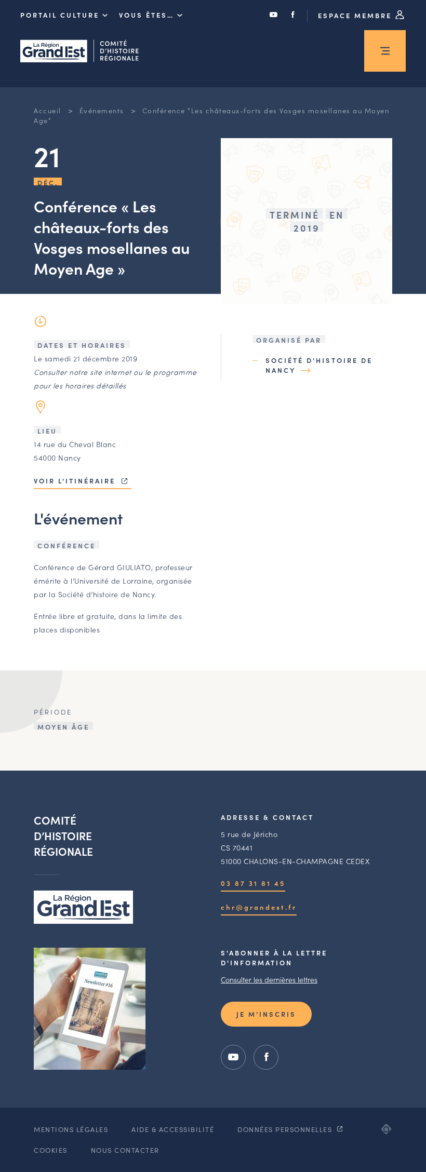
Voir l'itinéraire (76, 481)
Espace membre (356, 15)
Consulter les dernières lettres (269, 979)
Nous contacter (125, 1150)
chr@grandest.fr (259, 907)
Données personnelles (286, 1129)
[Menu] (385, 51)
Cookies (51, 1150)
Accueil (47, 110)
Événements (101, 110)
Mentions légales (71, 1129)
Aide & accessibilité (172, 1129)
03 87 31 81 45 (253, 883)
